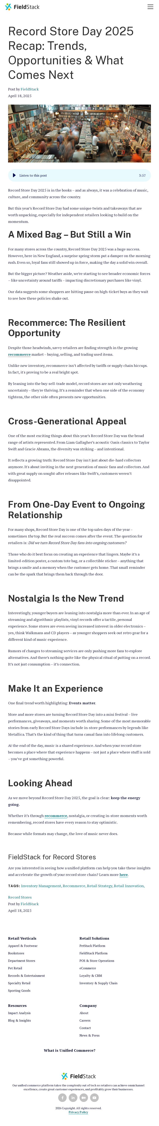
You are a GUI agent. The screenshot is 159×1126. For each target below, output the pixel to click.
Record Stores (20, 897)
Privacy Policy (78, 1112)
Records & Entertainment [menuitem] (26, 975)
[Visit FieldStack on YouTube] (94, 1097)
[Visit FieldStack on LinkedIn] (73, 1097)
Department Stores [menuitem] (21, 961)
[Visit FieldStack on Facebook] (62, 1097)
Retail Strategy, (100, 885)
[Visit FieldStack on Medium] (84, 1097)
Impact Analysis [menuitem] (19, 1013)
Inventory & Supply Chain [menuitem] (98, 983)
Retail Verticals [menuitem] (22, 938)
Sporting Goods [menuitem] (19, 990)
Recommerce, (75, 885)
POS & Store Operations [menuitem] (97, 961)
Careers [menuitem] (85, 1020)
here (123, 874)
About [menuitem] (84, 1013)
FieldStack (30, 89)
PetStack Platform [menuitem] (92, 946)
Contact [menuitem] (85, 1028)
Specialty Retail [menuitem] (19, 983)
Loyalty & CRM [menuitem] (91, 975)
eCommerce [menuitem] (88, 968)
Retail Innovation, (129, 885)
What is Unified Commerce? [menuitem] (69, 1050)
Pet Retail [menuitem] (15, 968)
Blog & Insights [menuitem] (19, 1020)
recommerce (19, 354)
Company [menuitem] (88, 1005)
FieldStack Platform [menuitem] (93, 953)
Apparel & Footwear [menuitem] (22, 946)
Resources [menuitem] (17, 1005)
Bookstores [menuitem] (16, 953)
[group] (79, 175)
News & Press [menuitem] (90, 1035)
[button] (14, 175)
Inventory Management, (42, 885)
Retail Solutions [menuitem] (94, 938)
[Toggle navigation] (150, 6)
